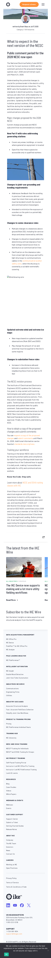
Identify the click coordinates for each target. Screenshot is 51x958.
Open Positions (12, 868)
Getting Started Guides (15, 826)
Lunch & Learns (12, 773)
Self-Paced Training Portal (16, 763)
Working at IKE (11, 864)
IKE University (11, 738)
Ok (6, 954)
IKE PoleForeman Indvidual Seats (18, 727)
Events (8, 808)
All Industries (16, 581)
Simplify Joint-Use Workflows (17, 713)
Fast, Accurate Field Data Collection (20, 709)
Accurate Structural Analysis (17, 706)
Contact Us (10, 854)
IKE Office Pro (11, 639)
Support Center (12, 819)
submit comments (25, 438)
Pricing (8, 724)
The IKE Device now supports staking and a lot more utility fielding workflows (23, 589)
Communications (12, 688)
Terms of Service (12, 882)
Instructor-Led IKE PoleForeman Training (21, 770)
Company (9, 840)
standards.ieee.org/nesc (24, 444)
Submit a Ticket (12, 822)
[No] (48, 950)
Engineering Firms (12, 692)
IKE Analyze (10, 649)
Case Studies (11, 787)
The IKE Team (11, 843)
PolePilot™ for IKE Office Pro (16, 646)
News (8, 850)
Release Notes (11, 829)
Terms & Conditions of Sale (16, 887)
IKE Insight (10, 671)
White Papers (11, 794)
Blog (7, 784)
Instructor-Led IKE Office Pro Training (20, 766)
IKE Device (10, 643)
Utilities (9, 695)
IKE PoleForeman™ (13, 660)
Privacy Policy (11, 878)
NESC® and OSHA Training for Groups (20, 752)
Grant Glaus (24, 26)
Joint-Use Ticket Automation (17, 678)
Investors (9, 847)
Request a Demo (29, 4)
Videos (8, 791)
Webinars (9, 805)
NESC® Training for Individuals (17, 748)
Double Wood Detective (14, 674)
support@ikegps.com (14, 934)
